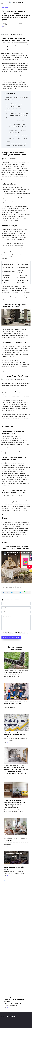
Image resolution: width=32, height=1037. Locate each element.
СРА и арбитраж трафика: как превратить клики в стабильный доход (14, 734)
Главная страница (6, 7)
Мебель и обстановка (15, 104)
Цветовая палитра (14, 102)
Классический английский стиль (18, 113)
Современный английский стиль (18, 115)
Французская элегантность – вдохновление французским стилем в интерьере (16, 838)
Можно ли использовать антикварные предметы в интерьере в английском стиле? (18, 136)
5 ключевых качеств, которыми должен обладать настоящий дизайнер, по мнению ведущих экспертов (14, 998)
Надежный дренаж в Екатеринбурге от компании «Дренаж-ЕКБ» (16, 671)
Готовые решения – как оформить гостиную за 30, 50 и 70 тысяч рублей (15, 867)
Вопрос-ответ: (10, 118)
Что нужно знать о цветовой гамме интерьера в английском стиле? (17, 130)
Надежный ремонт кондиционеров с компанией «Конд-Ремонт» (16, 702)
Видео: (8, 141)
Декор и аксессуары (15, 106)
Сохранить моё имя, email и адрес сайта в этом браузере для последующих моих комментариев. (15, 633)
